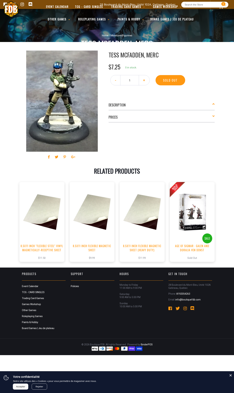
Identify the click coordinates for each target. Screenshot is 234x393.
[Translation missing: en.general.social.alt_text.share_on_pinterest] (65, 157)
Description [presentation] (117, 104)
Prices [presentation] (113, 117)
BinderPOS (147, 344)
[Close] (230, 374)
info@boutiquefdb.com (188, 299)
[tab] (162, 106)
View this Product (43, 227)
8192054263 (183, 293)
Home (105, 35)
